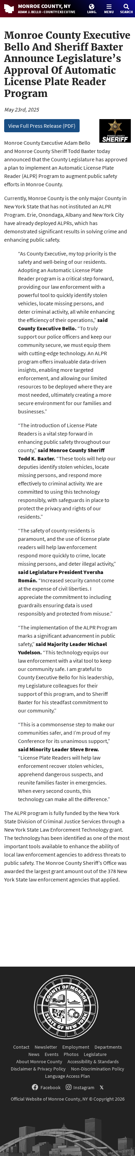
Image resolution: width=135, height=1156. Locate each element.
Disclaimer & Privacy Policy (38, 1069)
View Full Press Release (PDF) (41, 125)
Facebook (50, 1087)
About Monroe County (39, 1061)
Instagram (83, 1087)
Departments (108, 1047)
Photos (71, 1054)
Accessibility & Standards (93, 1061)
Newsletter (46, 1047)
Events (51, 1054)
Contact (21, 1047)
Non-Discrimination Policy (97, 1069)
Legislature (95, 1054)
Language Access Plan (67, 1076)
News (33, 1054)
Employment (75, 1047)
